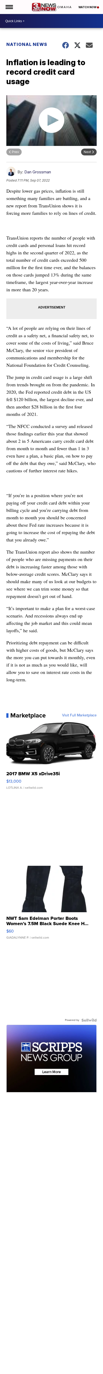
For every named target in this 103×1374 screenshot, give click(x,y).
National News (26, 44)
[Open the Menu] (9, 7)
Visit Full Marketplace (79, 715)
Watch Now (87, 7)
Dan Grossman (37, 171)
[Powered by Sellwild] (89, 1020)
